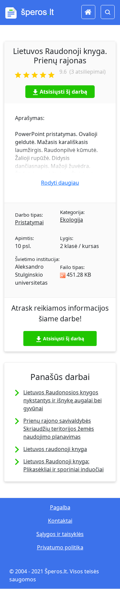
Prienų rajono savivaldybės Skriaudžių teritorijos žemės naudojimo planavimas (58, 428)
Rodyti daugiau (60, 182)
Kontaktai (60, 520)
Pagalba (60, 507)
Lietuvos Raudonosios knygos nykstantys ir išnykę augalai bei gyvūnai (62, 400)
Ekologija (71, 219)
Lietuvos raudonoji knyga (55, 449)
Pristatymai (29, 222)
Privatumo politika (60, 547)
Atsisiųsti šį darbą (63, 91)
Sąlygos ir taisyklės (60, 534)
